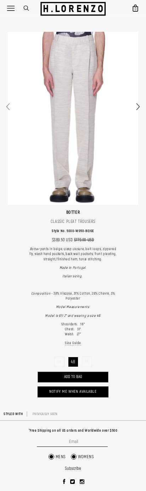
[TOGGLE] (10, 8)
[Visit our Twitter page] (72, 482)
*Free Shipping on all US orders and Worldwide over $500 (73, 430)
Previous (8, 106)
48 (73, 362)
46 (59, 362)
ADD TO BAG (73, 376)
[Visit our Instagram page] (82, 482)
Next (138, 106)
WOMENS (86, 457)
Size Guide (73, 343)
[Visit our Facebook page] (64, 482)
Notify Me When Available (72, 391)
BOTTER (73, 212)
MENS (61, 457)
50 (87, 362)
